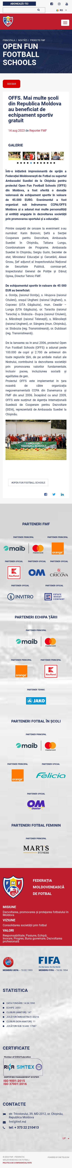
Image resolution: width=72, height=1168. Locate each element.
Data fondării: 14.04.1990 (21, 1003)
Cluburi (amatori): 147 (19, 1012)
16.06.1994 (62, 970)
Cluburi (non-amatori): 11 (21, 1021)
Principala (9, 40)
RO (61, 10)
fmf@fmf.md (17, 1121)
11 (51, 163)
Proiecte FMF (37, 40)
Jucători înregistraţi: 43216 (23, 1017)
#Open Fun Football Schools (28, 482)
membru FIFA (46, 970)
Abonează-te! (19, 3)
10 (47, 163)
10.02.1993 (26, 970)
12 (54, 163)
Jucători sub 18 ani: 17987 (21, 1026)
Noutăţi (22, 40)
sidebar (11, 84)
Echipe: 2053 (14, 1008)
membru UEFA (10, 970)
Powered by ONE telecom (58, 1157)
